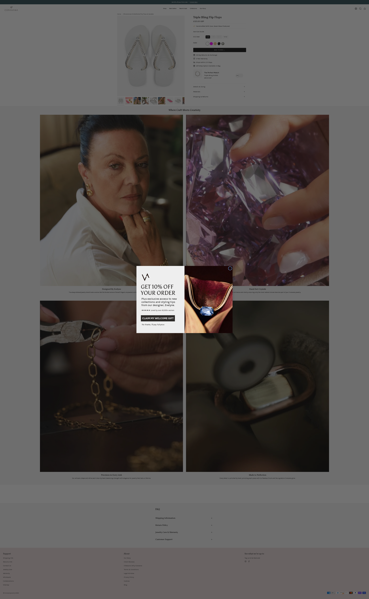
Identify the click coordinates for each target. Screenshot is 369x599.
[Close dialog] (230, 268)
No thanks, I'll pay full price (153, 324)
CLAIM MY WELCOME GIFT (158, 318)
